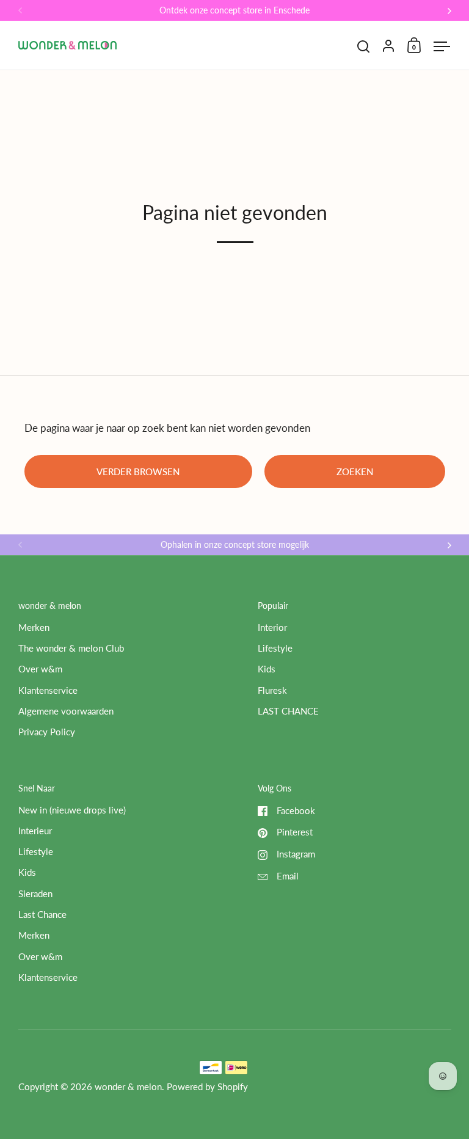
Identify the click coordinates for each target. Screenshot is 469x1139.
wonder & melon (128, 1087)
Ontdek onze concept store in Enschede (234, 10)
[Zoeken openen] (363, 46)
